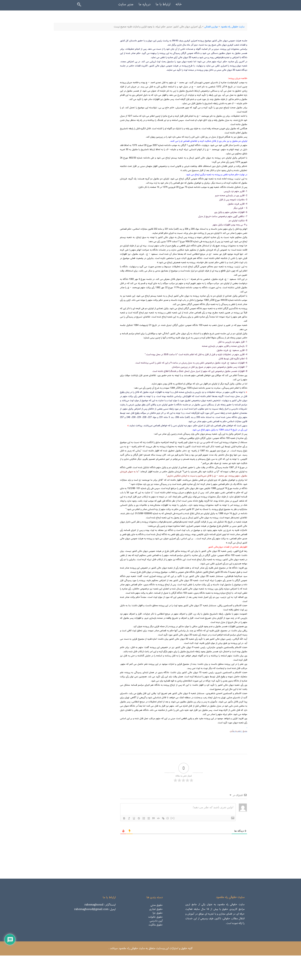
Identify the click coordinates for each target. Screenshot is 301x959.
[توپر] (124, 818)
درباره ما (144, 4)
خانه (179, 4)
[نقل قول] (153, 818)
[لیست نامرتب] (148, 818)
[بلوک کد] (158, 818)
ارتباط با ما (163, 4)
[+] (173, 818)
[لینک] (163, 818)
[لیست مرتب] (143, 818)
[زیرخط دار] (134, 818)
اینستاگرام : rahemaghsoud (100, 905)
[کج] (129, 818)
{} (168, 818)
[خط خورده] (138, 818)
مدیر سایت (125, 4)
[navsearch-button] (80, 5)
